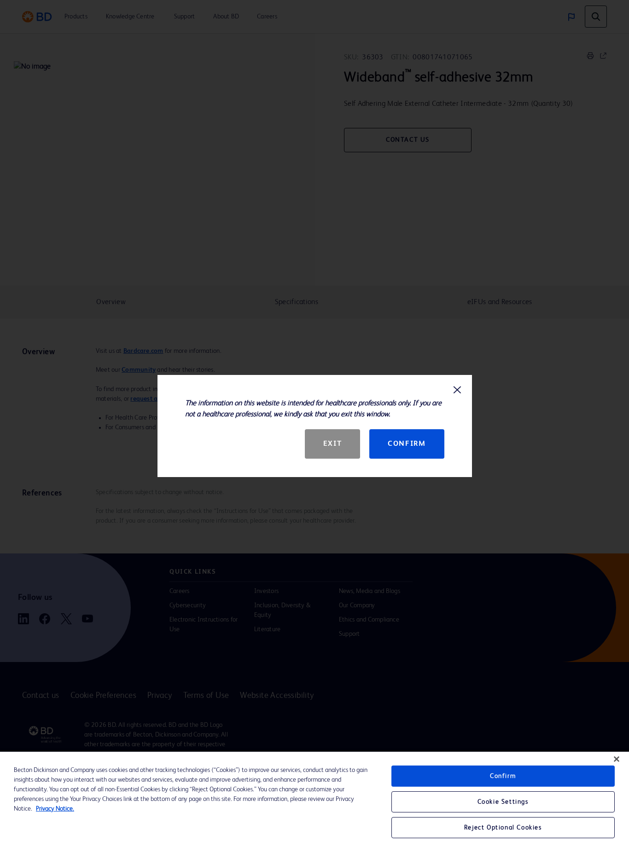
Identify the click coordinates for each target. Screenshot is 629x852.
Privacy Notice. (55, 809)
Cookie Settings (503, 802)
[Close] (616, 759)
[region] (314, 802)
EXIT (332, 444)
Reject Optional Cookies (503, 827)
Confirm (406, 444)
